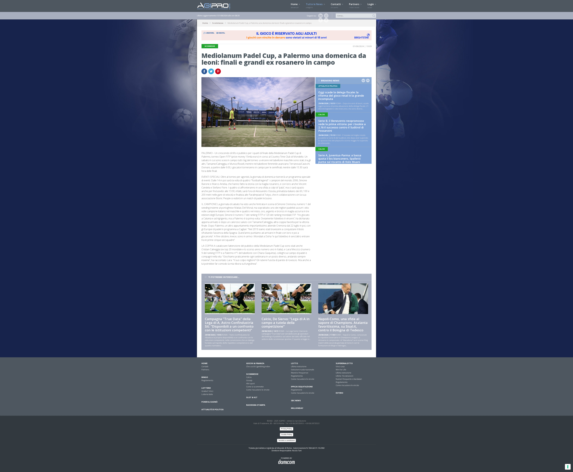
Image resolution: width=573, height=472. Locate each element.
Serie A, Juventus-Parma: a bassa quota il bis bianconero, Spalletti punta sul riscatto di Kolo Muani (339, 159)
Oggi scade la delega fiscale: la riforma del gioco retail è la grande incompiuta (341, 95)
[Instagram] (325, 15)
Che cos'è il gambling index (258, 366)
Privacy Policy (286, 429)
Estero (339, 393)
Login (371, 6)
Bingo (204, 377)
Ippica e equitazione (302, 386)
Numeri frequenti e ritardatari (349, 379)
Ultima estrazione (298, 366)
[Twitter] (325, 20)
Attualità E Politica (212, 409)
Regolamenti (296, 389)
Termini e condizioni (286, 440)
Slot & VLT (251, 397)
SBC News (296, 400)
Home (295, 6)
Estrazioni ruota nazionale (302, 369)
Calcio (249, 377)
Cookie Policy (286, 434)
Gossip (249, 380)
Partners (354, 6)
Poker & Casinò (209, 401)
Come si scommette (255, 386)
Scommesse (217, 23)
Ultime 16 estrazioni (344, 375)
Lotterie (206, 388)
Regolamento (207, 380)
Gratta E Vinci (207, 391)
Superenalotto (344, 363)
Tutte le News (314, 6)
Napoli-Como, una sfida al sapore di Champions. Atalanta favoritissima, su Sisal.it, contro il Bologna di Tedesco (343, 324)
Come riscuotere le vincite (257, 389)
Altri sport (250, 383)
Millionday (297, 408)
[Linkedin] (320, 15)
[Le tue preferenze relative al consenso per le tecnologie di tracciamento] (568, 467)
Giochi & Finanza (255, 363)
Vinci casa (340, 366)
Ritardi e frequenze (299, 372)
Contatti (336, 6)
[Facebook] (320, 20)
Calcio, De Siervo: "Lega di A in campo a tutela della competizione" (285, 323)
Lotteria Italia (207, 394)
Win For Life (341, 369)
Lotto (294, 363)
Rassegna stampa (255, 405)
